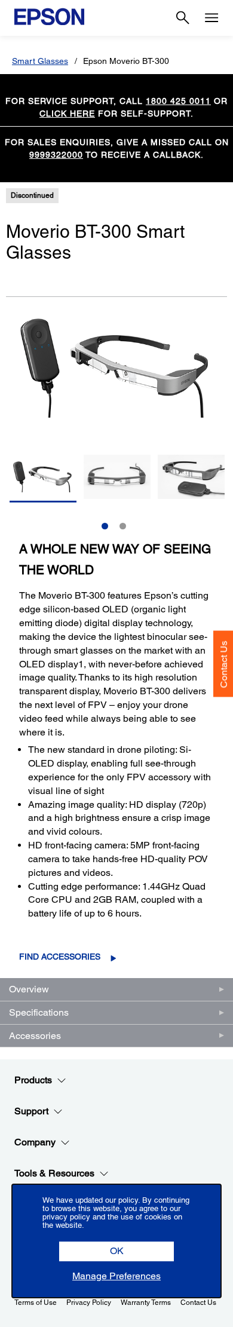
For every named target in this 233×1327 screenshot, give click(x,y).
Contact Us (223, 664)
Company (35, 1142)
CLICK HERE (67, 113)
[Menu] (211, 17)
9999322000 (56, 155)
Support (31, 1111)
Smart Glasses (40, 61)
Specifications (39, 1012)
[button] (116, 1251)
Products (33, 1080)
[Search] (182, 17)
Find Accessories (59, 956)
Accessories (35, 1035)
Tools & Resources (54, 1173)
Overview (29, 989)
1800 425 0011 (178, 101)
